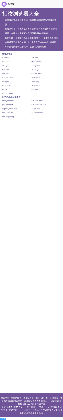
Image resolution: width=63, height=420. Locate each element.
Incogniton (36, 65)
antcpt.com (36, 108)
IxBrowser (6, 57)
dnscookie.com (38, 112)
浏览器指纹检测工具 (11, 97)
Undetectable (7, 77)
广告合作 (26, 409)
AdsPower (36, 57)
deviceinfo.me (7, 112)
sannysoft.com (8, 100)
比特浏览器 (36, 85)
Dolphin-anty (7, 61)
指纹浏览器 (7, 53)
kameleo (35, 89)
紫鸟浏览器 (36, 77)
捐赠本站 (13, 409)
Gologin (5, 65)
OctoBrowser (37, 73)
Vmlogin (5, 81)
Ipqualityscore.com (9, 108)
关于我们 (31, 406)
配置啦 (11, 4)
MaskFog (35, 81)
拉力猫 (4, 89)
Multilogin (6, 73)
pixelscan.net (7, 104)
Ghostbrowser (37, 61)
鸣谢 (41, 406)
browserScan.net (38, 100)
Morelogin (36, 69)
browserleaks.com (39, 104)
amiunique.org (8, 116)
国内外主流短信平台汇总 (31, 412)
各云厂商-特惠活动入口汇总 (47, 409)
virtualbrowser (7, 93)
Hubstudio (6, 85)
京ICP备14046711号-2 (11, 406)
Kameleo (5, 69)
